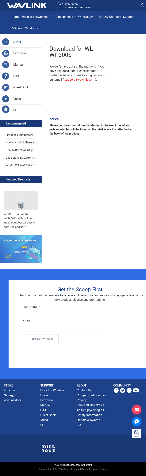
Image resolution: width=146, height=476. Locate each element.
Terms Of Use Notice (90, 405)
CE (42, 425)
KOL (80, 425)
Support (128, 17)
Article (16, 28)
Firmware (46, 400)
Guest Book (48, 415)
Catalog (30, 28)
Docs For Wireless (52, 390)
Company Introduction (92, 395)
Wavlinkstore (12, 400)
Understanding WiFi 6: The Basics (20, 158)
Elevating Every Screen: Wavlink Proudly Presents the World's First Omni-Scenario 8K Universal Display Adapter (21, 136)
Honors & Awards (88, 420)
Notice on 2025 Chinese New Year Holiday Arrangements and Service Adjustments (21, 143)
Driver (44, 395)
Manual (45, 405)
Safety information (89, 415)
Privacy (82, 400)
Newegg (9, 395)
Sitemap (103, 469)
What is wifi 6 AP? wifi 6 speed (21, 166)
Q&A (43, 410)
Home (15, 17)
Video (44, 420)
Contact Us (84, 390)
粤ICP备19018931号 (73, 473)
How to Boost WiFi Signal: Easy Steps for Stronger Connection (21, 151)
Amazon (9, 390)
